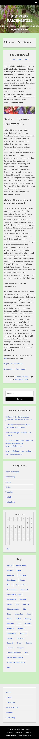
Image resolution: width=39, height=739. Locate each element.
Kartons (26, 604)
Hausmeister (11, 599)
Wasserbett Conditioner (16, 662)
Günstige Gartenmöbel (19, 18)
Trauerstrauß (19, 55)
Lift (24, 609)
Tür (26, 653)
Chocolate (11, 575)
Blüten (18, 570)
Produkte (25, 377)
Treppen (20, 648)
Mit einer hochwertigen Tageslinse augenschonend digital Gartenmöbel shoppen (19, 443)
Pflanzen (10, 623)
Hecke (9, 604)
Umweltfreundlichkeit (15, 657)
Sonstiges (20, 638)
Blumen (10, 570)
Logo (9, 614)
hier (5, 358)
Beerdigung (19, 379)
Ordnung (27, 619)
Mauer (29, 614)
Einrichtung (10, 477)
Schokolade (11, 633)
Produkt (28, 623)
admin (27, 60)
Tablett (29, 643)
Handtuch (24, 590)
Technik (8, 497)
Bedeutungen (21, 565)
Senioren (23, 633)
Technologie (10, 502)
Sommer (10, 638)
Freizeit (8, 482)
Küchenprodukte (13, 609)
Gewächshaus (12, 590)
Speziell (10, 643)
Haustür (23, 599)
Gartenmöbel (21, 585)
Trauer (26, 379)
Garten (18, 377)
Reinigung (21, 628)
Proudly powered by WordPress (19, 732)
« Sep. (7, 549)
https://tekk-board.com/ (13, 363)
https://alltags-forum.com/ (14, 369)
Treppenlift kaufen (14, 653)
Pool (19, 623)
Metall (9, 619)
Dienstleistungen (12, 472)
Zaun (9, 667)
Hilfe (17, 604)
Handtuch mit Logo (14, 594)
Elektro (22, 580)
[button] (36, 2)
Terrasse (10, 648)
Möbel (18, 619)
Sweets (19, 643)
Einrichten (22, 575)
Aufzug (9, 565)
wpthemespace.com (26, 735)
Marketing (19, 614)
